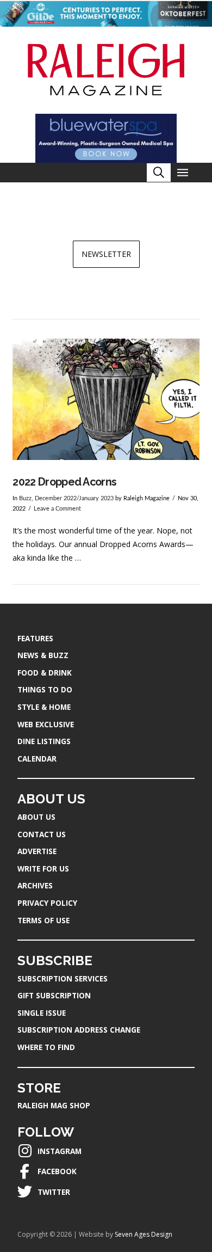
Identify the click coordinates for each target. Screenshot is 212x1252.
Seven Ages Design (143, 1234)
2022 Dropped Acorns (64, 482)
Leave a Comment (57, 509)
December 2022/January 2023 (74, 498)
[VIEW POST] (106, 399)
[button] (159, 172)
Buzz (25, 498)
